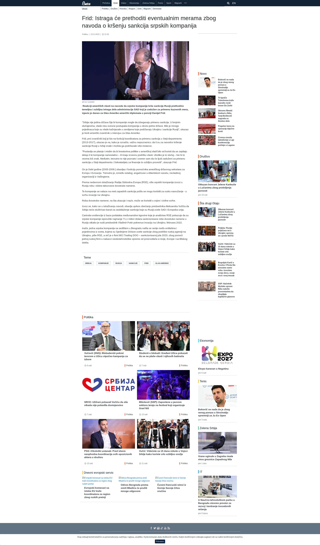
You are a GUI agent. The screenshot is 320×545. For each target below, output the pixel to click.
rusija (119, 263)
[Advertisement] (136, 292)
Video (123, 3)
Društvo (114, 9)
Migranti (178, 3)
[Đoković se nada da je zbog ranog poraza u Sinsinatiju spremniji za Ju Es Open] (217, 396)
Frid (146, 263)
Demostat (157, 9)
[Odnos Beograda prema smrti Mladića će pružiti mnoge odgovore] (136, 479)
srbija (88, 263)
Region (132, 9)
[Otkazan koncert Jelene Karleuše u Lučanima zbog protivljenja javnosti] (217, 171)
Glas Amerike (162, 263)
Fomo (160, 3)
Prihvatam (160, 541)
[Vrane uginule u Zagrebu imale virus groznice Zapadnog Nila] (217, 443)
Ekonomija (134, 3)
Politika (105, 9)
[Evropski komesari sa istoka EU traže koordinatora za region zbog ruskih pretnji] (99, 480)
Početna (106, 3)
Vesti (115, 3)
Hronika (123, 9)
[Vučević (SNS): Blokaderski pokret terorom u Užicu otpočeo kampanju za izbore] (108, 336)
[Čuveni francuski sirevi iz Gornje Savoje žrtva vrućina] (172, 479)
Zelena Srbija (148, 3)
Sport (168, 3)
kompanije (103, 263)
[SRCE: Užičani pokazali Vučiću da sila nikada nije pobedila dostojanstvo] (108, 385)
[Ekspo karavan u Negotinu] (217, 355)
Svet (139, 9)
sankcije (133, 263)
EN (234, 3)
